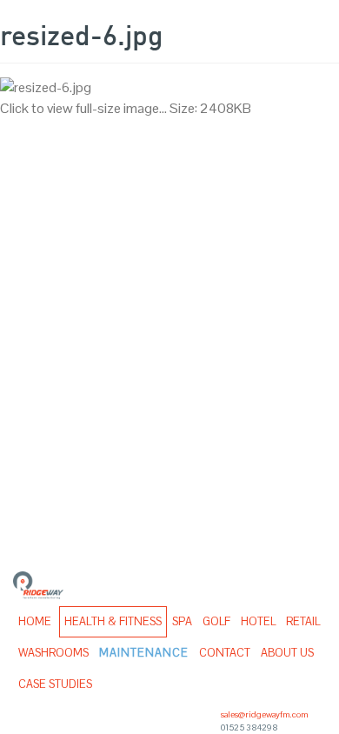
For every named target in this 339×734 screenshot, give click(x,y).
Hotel (258, 621)
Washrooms (53, 652)
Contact (224, 652)
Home (34, 621)
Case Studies (55, 684)
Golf (216, 621)
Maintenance (144, 652)
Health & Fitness (113, 621)
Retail (303, 621)
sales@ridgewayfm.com (265, 714)
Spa (182, 621)
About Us (287, 652)
